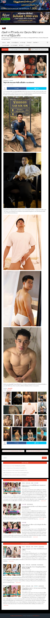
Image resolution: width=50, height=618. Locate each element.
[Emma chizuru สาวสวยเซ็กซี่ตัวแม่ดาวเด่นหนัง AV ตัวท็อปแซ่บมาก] (12, 488)
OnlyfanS (35, 42)
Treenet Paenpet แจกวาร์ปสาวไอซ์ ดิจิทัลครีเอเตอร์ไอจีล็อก (14, 465)
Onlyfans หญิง (41, 546)
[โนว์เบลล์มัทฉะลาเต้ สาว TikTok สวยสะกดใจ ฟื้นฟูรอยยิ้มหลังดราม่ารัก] (12, 591)
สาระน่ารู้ (27, 45)
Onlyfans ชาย (6, 80)
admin (4, 84)
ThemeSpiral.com (36, 615)
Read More (43, 500)
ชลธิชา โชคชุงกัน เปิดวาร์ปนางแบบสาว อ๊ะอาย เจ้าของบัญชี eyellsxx (22, 49)
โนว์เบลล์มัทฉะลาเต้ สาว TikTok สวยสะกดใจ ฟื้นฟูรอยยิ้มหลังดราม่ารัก (34, 588)
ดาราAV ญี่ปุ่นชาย (15, 42)
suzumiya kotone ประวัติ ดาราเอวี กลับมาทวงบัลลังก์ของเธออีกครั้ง (34, 507)
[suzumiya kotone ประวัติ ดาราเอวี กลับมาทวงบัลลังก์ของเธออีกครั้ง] (12, 509)
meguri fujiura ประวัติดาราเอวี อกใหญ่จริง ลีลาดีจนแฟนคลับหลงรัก (34, 525)
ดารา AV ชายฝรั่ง (5, 45)
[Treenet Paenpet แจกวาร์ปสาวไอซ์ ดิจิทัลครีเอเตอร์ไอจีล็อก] (12, 551)
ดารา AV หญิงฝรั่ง (14, 45)
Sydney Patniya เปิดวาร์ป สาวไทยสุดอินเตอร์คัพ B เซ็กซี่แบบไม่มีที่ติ (33, 567)
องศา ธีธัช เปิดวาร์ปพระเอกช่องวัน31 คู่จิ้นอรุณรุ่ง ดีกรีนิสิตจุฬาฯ (15, 474)
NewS (8, 42)
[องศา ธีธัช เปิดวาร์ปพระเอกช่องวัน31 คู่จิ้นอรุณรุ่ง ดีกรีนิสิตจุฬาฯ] (38, 49)
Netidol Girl (28, 482)
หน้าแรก (4, 42)
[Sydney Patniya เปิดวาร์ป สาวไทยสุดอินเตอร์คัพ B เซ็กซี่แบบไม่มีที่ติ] (12, 569)
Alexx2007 (9, 389)
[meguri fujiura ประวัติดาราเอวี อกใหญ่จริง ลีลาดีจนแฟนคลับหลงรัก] (12, 527)
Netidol (23, 482)
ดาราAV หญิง (22, 42)
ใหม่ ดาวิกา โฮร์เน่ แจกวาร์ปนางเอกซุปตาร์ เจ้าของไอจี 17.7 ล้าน (15, 470)
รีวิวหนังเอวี (29, 42)
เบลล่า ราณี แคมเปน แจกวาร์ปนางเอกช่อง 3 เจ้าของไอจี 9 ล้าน (14, 468)
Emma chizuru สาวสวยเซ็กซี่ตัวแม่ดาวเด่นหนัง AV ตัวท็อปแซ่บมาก (34, 486)
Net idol (21, 45)
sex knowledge (30, 504)
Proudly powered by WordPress (16, 615)
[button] (7, 398)
